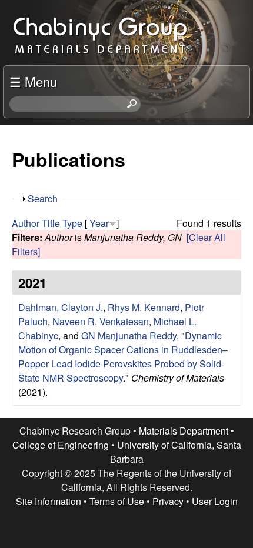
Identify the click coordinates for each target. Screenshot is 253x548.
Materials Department (183, 430)
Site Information (48, 501)
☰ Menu (33, 81)
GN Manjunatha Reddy (129, 335)
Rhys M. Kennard (144, 307)
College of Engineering (60, 445)
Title (51, 223)
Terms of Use (116, 501)
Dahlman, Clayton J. (60, 307)
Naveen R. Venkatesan (100, 321)
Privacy (168, 501)
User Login (215, 501)
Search (43, 198)
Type (72, 223)
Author (25, 223)
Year (99, 223)
